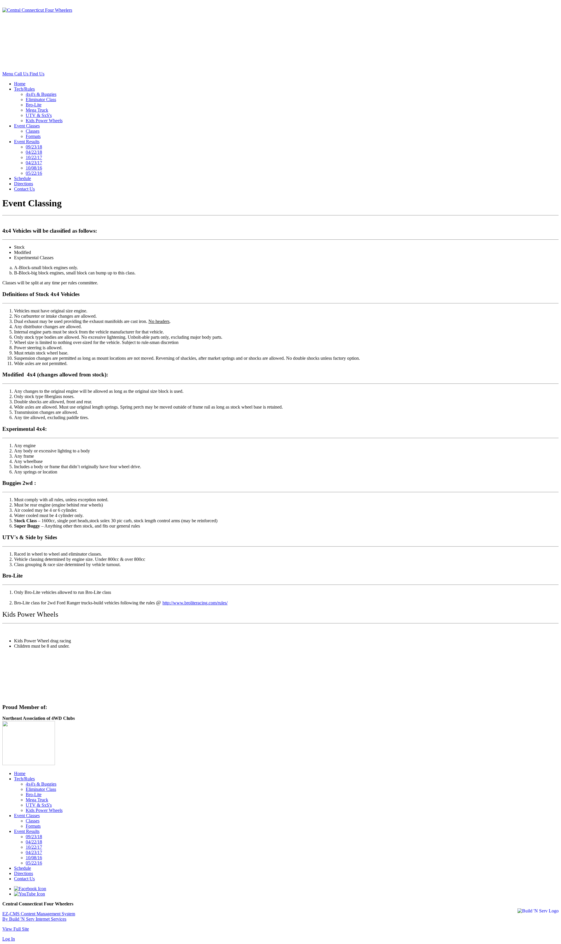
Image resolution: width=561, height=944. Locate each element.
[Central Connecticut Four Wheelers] (37, 10)
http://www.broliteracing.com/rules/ (195, 602)
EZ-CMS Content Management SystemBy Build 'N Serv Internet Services (38, 916)
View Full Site (15, 928)
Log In (8, 938)
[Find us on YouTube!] (29, 893)
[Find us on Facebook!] (30, 888)
